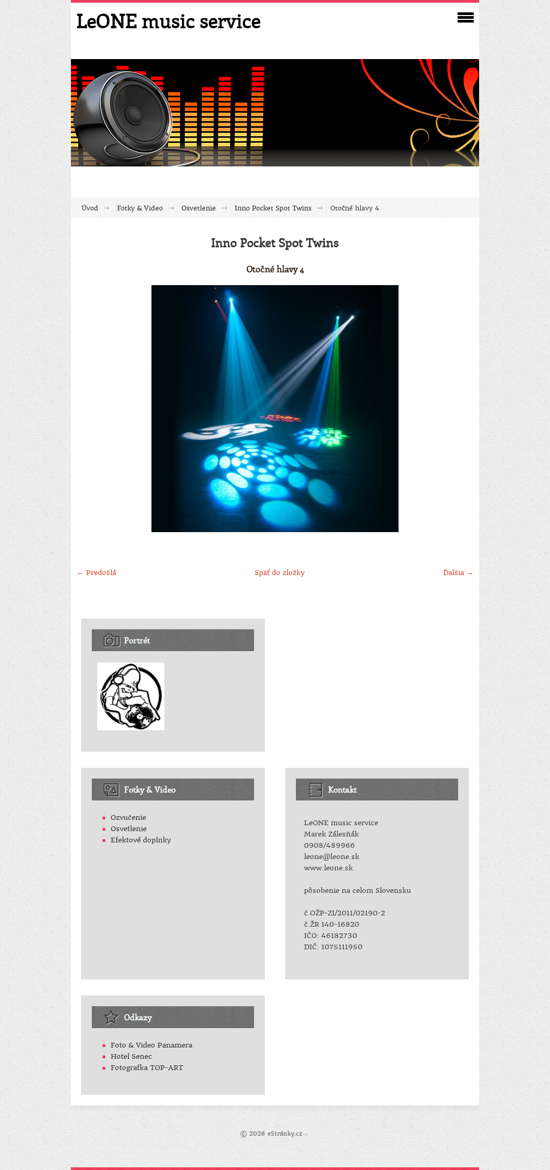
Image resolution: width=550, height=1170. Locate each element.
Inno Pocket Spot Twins (273, 208)
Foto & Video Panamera (151, 1045)
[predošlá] (88, 408)
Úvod (90, 208)
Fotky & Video (140, 208)
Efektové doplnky (141, 840)
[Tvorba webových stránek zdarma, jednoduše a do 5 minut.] (306, 1134)
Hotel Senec (131, 1056)
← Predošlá (96, 573)
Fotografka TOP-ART (147, 1068)
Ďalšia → (458, 573)
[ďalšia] (462, 408)
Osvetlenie (199, 208)
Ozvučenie (128, 817)
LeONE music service (168, 20)
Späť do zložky (280, 573)
